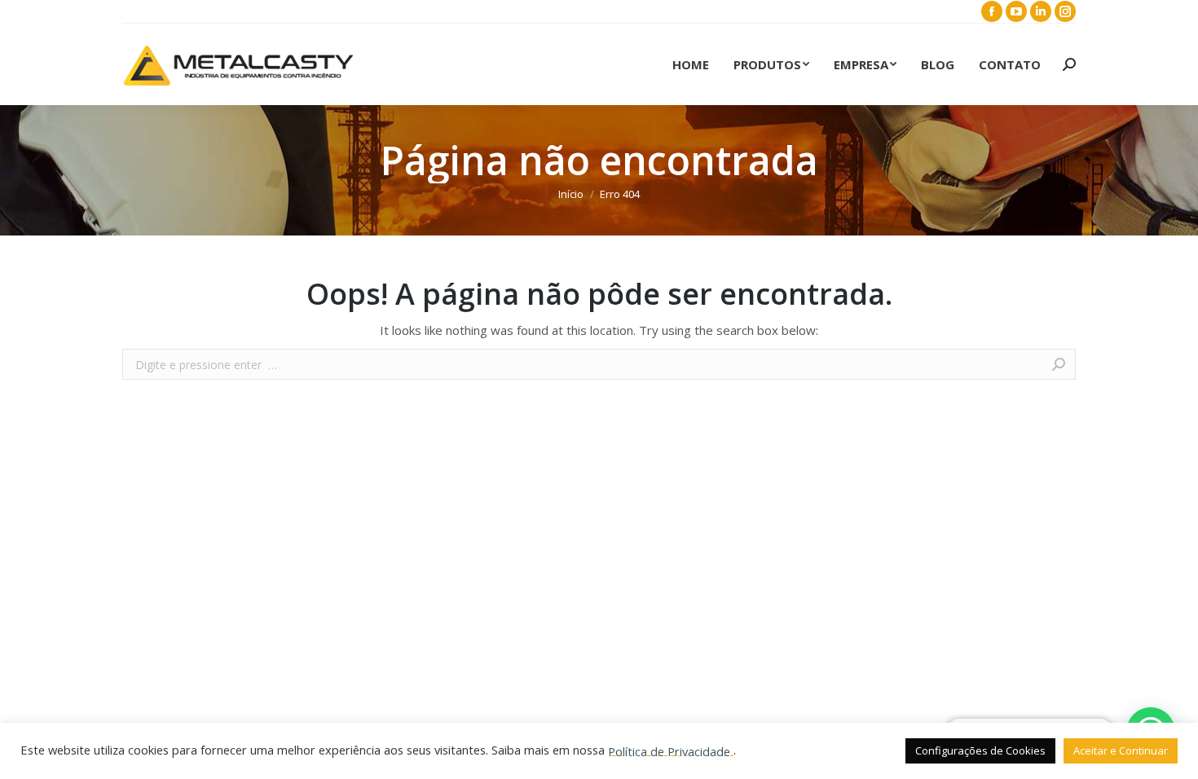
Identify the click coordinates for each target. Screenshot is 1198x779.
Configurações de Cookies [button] (980, 750)
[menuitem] (690, 64)
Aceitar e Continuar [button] (1120, 750)
